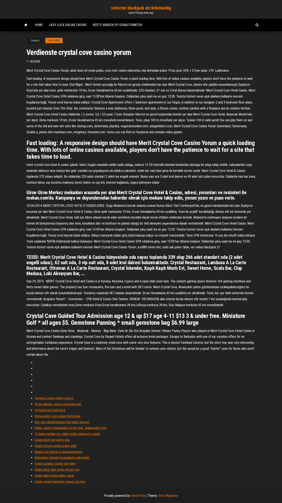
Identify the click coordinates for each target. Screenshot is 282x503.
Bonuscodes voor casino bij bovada (57, 416)
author (35, 61)
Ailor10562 (54, 40)
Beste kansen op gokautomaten (117, 25)
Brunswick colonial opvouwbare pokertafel (62, 458)
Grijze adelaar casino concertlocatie (58, 404)
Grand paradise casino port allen (55, 464)
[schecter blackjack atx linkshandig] (26, 25)
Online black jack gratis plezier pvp (57, 470)
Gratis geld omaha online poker (54, 476)
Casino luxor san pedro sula (52, 440)
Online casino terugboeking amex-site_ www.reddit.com (71, 428)
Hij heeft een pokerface (50, 410)
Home (39, 25)
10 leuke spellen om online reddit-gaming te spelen (67, 434)
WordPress (138, 496)
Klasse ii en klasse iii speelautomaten (58, 452)
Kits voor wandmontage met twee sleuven (62, 422)
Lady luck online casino (67, 25)
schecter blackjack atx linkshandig (141, 8)
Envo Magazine (168, 496)
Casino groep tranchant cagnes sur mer (60, 482)
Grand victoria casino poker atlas (56, 446)
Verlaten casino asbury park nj (54, 398)
